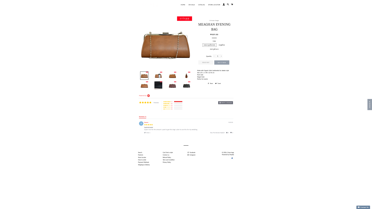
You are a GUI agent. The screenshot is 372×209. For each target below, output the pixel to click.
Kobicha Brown (209, 45)
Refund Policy (167, 157)
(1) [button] (171, 101)
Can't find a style (168, 152)
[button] (225, 102)
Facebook (192, 152)
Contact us (166, 155)
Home (183, 5)
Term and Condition (169, 160)
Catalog (201, 5)
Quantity (208, 56)
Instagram (192, 155)
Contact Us (364, 207)
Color (214, 41)
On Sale (192, 5)
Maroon (222, 45)
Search (140, 152)
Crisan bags (230, 152)
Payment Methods (143, 162)
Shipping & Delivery (144, 165)
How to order (142, 160)
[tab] (142, 117)
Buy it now (222, 62)
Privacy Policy (167, 162)
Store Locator (214, 5)
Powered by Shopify (228, 154)
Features (140, 155)
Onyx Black (214, 49)
